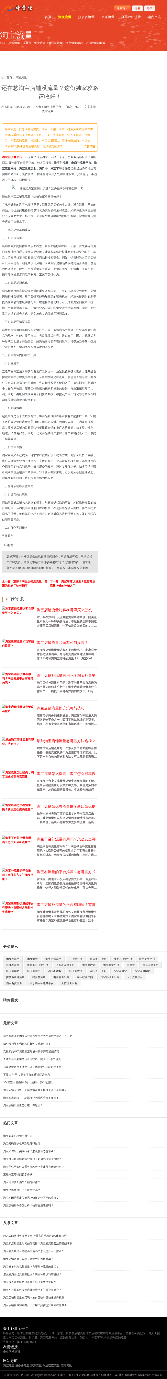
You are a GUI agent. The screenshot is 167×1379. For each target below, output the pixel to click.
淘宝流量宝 (120, 971)
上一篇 (24, 583)
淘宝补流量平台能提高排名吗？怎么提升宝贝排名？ (33, 1251)
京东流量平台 (150, 965)
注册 (137, 8)
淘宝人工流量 (98, 971)
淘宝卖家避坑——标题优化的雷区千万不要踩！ (31, 1098)
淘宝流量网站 (143, 971)
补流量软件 (75, 971)
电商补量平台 (61, 977)
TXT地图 (118, 1375)
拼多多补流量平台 (37, 965)
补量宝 (131, 965)
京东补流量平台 (65, 965)
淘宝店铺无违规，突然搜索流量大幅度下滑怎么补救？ (35, 1090)
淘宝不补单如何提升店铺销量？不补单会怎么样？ (32, 1290)
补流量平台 (75, 959)
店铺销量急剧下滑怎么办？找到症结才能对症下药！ (33, 1067)
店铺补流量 (12, 965)
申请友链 (157, 1375)
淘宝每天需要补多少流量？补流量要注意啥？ (29, 1282)
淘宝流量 (64, 16)
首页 (48, 16)
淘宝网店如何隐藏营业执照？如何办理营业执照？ (32, 1159)
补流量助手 (33, 971)
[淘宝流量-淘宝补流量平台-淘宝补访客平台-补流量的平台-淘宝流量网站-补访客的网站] (19, 7)
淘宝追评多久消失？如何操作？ (21, 1182)
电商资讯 (154, 16)
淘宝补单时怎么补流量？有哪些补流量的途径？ (31, 1266)
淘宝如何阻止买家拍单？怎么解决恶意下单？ (29, 1151)
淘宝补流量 (12, 959)
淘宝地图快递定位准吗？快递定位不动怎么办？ (31, 1197)
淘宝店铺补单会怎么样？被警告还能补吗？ (28, 1205)
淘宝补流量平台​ (123, 959)
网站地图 (131, 1375)
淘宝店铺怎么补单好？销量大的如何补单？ (28, 1259)
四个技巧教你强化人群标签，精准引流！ (27, 1043)
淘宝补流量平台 (12, 157)
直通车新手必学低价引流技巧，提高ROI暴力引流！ (33, 1059)
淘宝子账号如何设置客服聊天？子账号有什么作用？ (33, 1166)
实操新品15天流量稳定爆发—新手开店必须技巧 (31, 1051)
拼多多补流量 (98, 959)
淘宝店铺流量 (53, 959)
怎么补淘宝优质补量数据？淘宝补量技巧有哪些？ (32, 1274)
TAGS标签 (144, 1375)
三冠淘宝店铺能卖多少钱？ (19, 1174)
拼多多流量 (86, 16)
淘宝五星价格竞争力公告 (17, 1136)
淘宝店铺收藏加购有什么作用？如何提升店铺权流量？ (35, 1305)
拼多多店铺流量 (15, 977)
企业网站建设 (11, 1351)
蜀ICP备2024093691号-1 (85, 1375)
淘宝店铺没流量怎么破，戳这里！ (23, 1105)
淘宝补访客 (54, 971)
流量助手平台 (147, 959)
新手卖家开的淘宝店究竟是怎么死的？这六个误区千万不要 (37, 1036)
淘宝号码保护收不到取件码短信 (21, 1143)
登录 (150, 8)
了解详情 (89, 146)
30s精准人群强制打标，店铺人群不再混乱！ (29, 1082)
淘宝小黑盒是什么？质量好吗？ (21, 1190)
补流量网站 (12, 971)
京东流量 (107, 16)
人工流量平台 (135, 977)
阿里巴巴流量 (131, 16)
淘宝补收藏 (89, 965)
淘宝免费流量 (14, 983)
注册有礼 (122, 8)
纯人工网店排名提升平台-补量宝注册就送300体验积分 (35, 1235)
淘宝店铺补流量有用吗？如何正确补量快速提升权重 (33, 1297)
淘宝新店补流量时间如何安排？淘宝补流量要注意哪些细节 (37, 1243)
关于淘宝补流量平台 (42, 983)
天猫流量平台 (69, 983)
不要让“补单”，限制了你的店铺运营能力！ (28, 1074)
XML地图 (106, 1375)
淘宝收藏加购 (85, 977)
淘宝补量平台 (111, 965)
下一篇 (72, 583)
